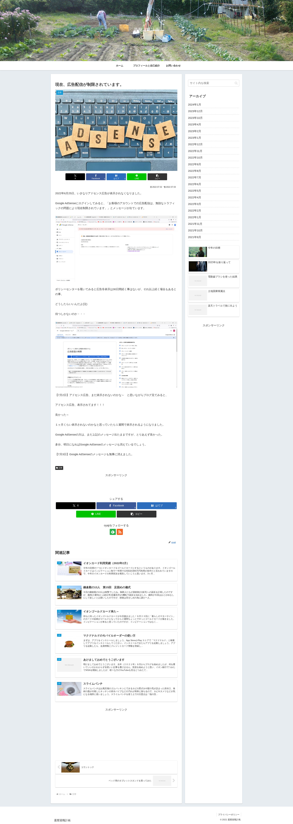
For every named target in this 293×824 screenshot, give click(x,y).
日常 (60, 468)
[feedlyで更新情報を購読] (113, 532)
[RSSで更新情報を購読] (120, 532)
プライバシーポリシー (228, 814)
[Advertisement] (116, 485)
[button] (157, 176)
